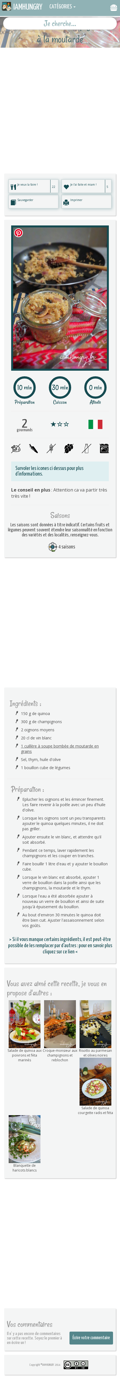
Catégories (60, 7)
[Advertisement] (60, 108)
